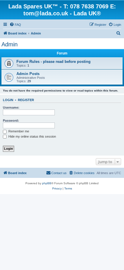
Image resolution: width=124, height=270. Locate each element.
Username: (11, 107)
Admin (9, 44)
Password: (11, 120)
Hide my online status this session (31, 136)
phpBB (46, 183)
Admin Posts (28, 74)
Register (26, 100)
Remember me (18, 131)
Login (8, 100)
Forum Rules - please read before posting (53, 61)
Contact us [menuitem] (59, 173)
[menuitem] (15, 24)
